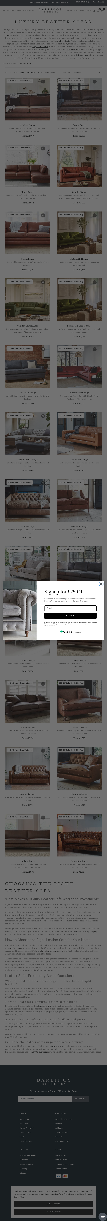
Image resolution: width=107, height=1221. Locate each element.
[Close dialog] (101, 584)
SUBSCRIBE (70, 616)
